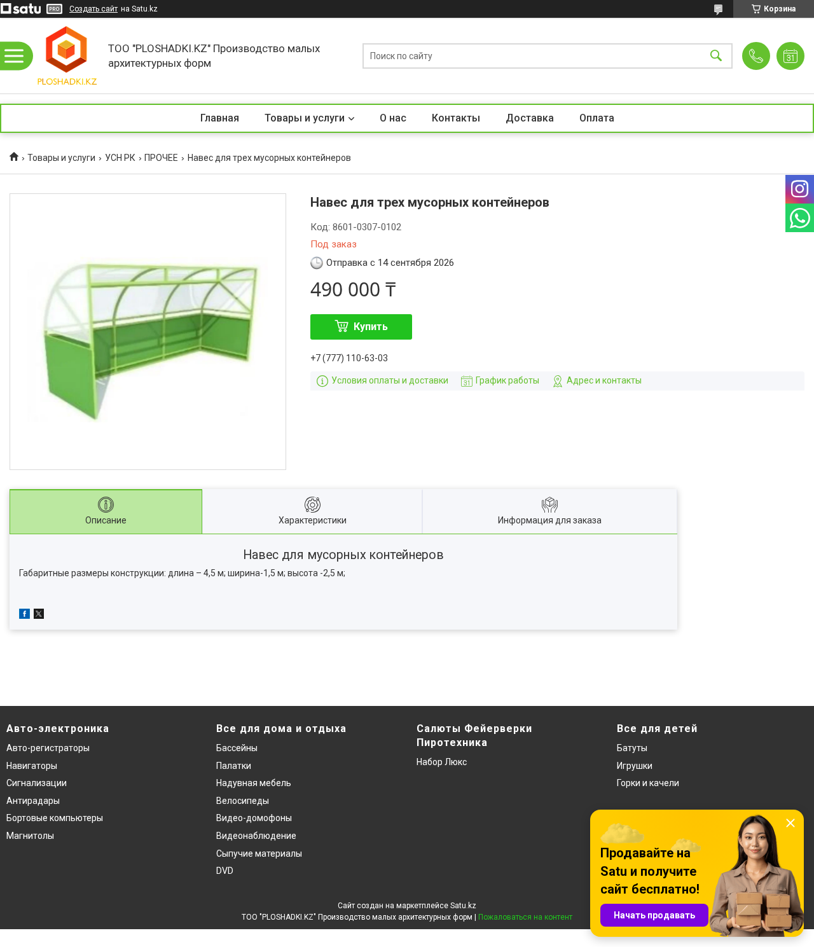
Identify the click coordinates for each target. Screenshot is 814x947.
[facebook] (24, 616)
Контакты (456, 118)
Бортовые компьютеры (54, 818)
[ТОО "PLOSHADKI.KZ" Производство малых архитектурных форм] (67, 55)
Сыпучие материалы (259, 853)
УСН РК (120, 158)
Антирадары (33, 801)
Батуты (632, 748)
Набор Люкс (442, 762)
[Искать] (716, 55)
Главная (219, 118)
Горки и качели (648, 783)
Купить (371, 327)
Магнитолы (30, 836)
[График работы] (790, 56)
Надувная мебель (253, 783)
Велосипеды (242, 801)
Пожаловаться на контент (525, 917)
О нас (393, 118)
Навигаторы (31, 766)
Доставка (530, 118)
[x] (39, 616)
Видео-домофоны (254, 818)
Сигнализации (36, 783)
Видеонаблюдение (256, 836)
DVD (224, 871)
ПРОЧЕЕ (161, 158)
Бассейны (237, 748)
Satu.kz (463, 905)
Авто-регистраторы (48, 748)
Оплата (596, 118)
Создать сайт (93, 8)
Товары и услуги (305, 118)
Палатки (233, 766)
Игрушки (634, 766)
